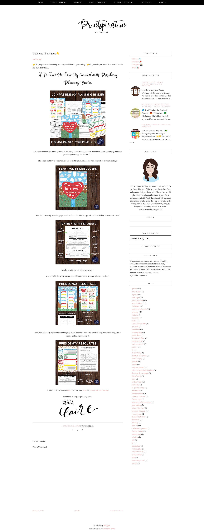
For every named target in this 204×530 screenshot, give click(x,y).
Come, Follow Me (98, 2)
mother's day (137, 381)
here (69, 390)
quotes (134, 288)
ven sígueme (137, 413)
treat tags (135, 297)
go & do (135, 326)
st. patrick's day (138, 387)
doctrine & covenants (140, 373)
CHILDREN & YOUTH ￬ (123, 2)
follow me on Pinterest (99, 390)
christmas (135, 306)
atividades (136, 390)
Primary (78, 2)
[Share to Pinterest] (92, 426)
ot (132, 349)
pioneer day (136, 352)
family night (137, 399)
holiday (135, 361)
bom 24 (135, 425)
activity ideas (137, 303)
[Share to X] (87, 426)
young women (137, 300)
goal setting (136, 405)
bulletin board (137, 393)
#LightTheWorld (138, 416)
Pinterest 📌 (137, 61)
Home (77, 511)
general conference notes (141, 402)
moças (134, 364)
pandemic (135, 317)
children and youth (139, 355)
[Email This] (81, 426)
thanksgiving (137, 332)
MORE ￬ (162, 2)
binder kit (135, 419)
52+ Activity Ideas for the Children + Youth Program (156, 105)
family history (137, 431)
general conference (139, 309)
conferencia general (139, 428)
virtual (134, 463)
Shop (40, 2)
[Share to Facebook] (89, 426)
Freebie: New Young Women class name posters (152, 84)
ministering (136, 434)
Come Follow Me (139, 323)
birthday (135, 422)
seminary (135, 384)
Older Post (38, 511)
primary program (138, 411)
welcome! (37, 59)
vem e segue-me (138, 460)
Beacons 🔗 (136, 58)
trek (133, 457)
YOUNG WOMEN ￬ (58, 2)
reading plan (137, 448)
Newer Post (116, 511)
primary (135, 312)
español (135, 294)
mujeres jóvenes (138, 367)
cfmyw (134, 347)
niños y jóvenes (138, 408)
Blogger (107, 525)
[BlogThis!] (84, 426)
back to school (137, 344)
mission (135, 437)
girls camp (136, 291)
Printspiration (102, 25)
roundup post (137, 341)
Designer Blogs (109, 528)
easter (134, 320)
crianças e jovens (138, 396)
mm (133, 379)
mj (133, 440)
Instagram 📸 (137, 64)
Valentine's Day (138, 338)
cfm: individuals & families (142, 370)
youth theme (136, 335)
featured (135, 315)
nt (132, 443)
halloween (136, 329)
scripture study (137, 451)
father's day (136, 376)
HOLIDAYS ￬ (146, 2)
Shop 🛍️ (135, 67)
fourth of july (137, 358)
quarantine (136, 445)
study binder (137, 454)
